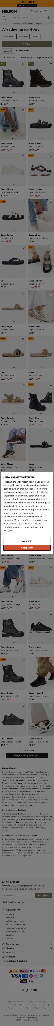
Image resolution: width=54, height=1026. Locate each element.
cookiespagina (16, 523)
